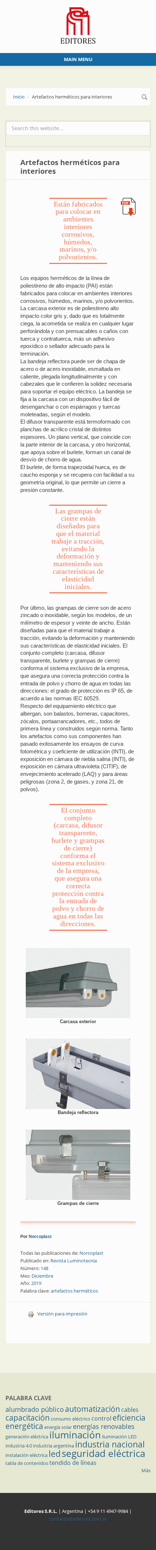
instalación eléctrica (26, 1455)
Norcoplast (40, 1236)
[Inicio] (78, 24)
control (101, 1418)
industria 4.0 (18, 1445)
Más (146, 1470)
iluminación (75, 1434)
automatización (92, 1409)
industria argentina (53, 1445)
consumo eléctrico (70, 1418)
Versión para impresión (62, 1313)
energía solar (58, 1427)
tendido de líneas (73, 1463)
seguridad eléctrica (103, 1453)
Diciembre (42, 1276)
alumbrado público (34, 1409)
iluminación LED (119, 1436)
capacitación (27, 1418)
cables (130, 1410)
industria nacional (110, 1444)
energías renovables (104, 1426)
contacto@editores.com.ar (78, 1518)
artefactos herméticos (74, 1290)
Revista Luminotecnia (73, 1260)
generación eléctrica (26, 1436)
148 (44, 1268)
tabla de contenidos (26, 1463)
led (55, 1453)
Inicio (19, 96)
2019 (36, 1283)
